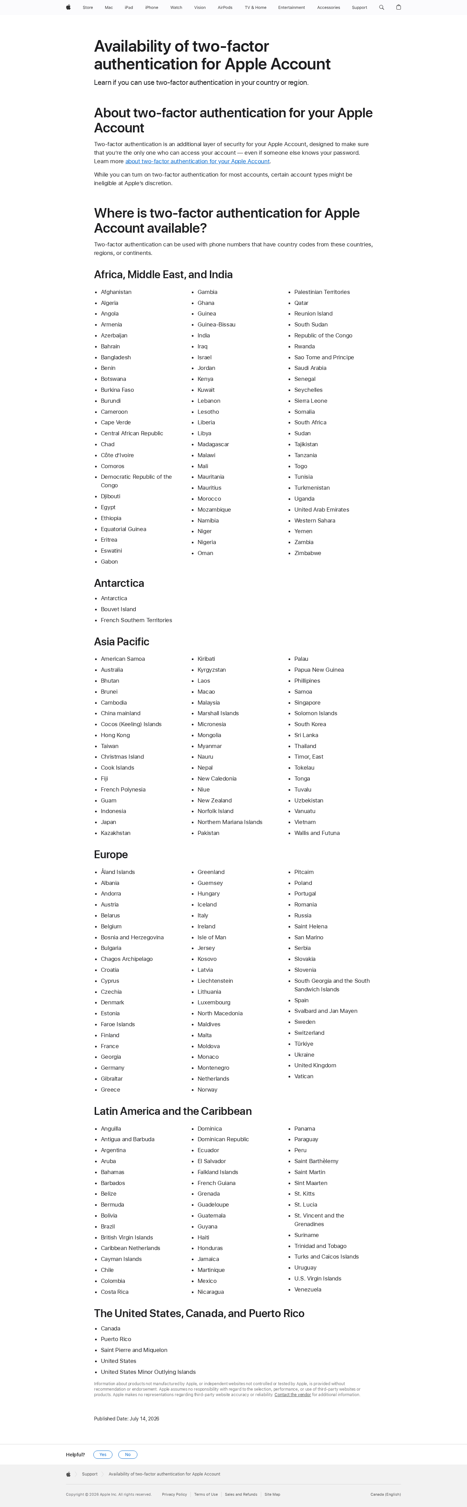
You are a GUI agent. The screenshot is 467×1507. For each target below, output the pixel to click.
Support (89, 1474)
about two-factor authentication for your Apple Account (197, 161)
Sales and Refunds (241, 1494)
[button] (381, 7)
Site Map (272, 1494)
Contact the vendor (293, 1394)
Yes (102, 1454)
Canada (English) (386, 1494)
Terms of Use (206, 1494)
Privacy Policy (174, 1494)
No (128, 1454)
